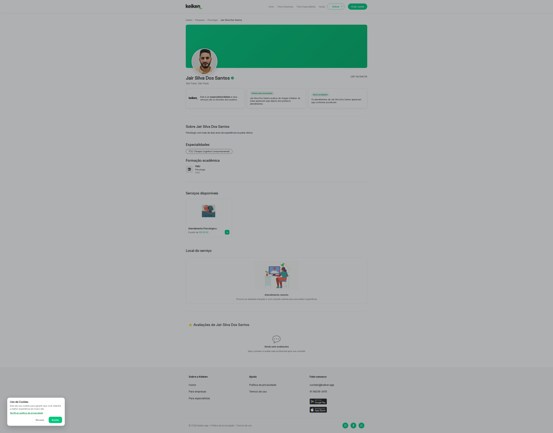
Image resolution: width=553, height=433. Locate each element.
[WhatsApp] (361, 425)
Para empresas (197, 391)
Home (192, 384)
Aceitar (55, 420)
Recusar (40, 420)
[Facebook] (353, 425)
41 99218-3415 (318, 391)
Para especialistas (199, 398)
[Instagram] (345, 425)
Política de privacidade (262, 384)
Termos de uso (258, 391)
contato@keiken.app (322, 384)
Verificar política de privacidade (26, 413)
